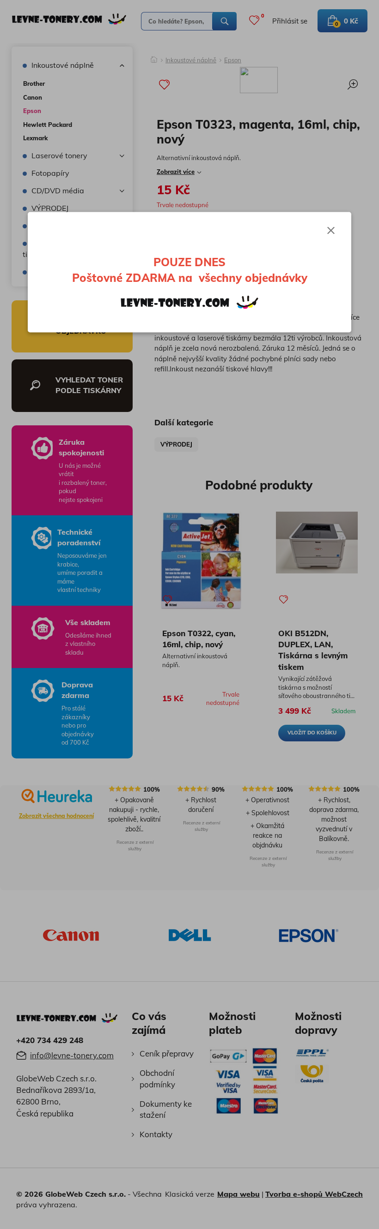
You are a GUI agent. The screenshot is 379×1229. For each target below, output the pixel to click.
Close (331, 230)
